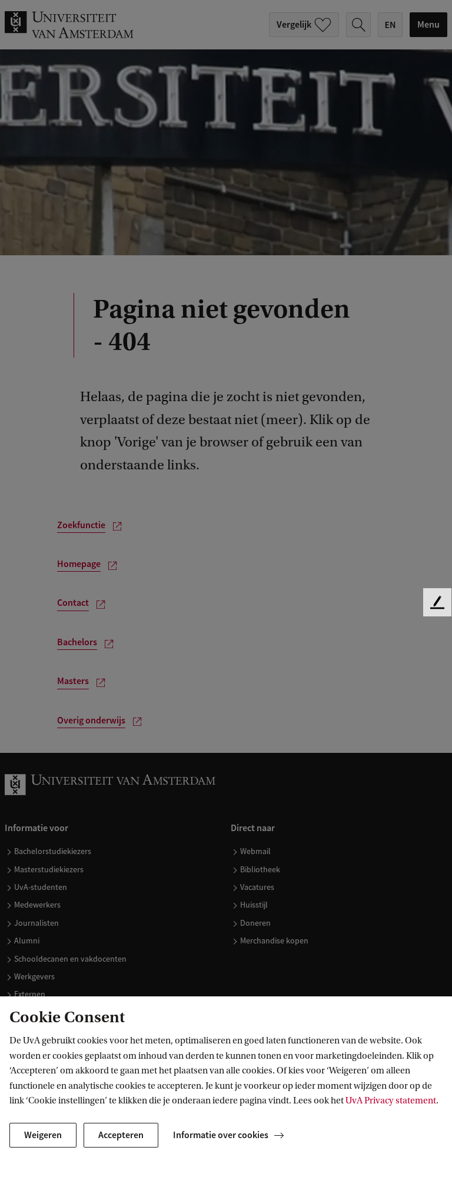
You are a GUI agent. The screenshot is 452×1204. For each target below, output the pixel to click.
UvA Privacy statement (390, 1100)
